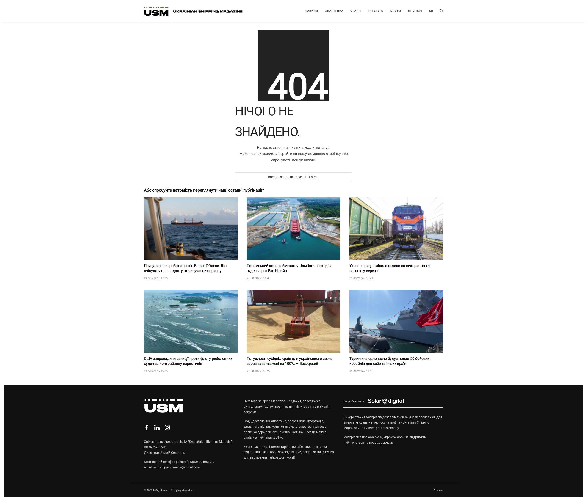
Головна (438, 490)
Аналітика (334, 10)
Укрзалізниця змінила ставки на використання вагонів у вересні (389, 268)
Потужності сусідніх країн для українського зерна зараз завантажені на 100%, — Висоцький (290, 361)
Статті (356, 10)
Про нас (415, 10)
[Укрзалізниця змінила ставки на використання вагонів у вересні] (396, 228)
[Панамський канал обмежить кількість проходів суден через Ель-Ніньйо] (293, 228)
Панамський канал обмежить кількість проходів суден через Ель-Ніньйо (289, 268)
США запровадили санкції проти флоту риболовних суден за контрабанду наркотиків (188, 361)
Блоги (395, 10)
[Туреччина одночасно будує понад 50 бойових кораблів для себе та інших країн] (396, 321)
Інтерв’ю (376, 10)
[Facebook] (146, 427)
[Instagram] (167, 427)
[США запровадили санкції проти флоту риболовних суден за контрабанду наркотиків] (191, 321)
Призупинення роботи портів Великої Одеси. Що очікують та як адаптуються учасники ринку (185, 268)
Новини (311, 10)
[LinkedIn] (157, 427)
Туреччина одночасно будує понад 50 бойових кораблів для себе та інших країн (389, 361)
